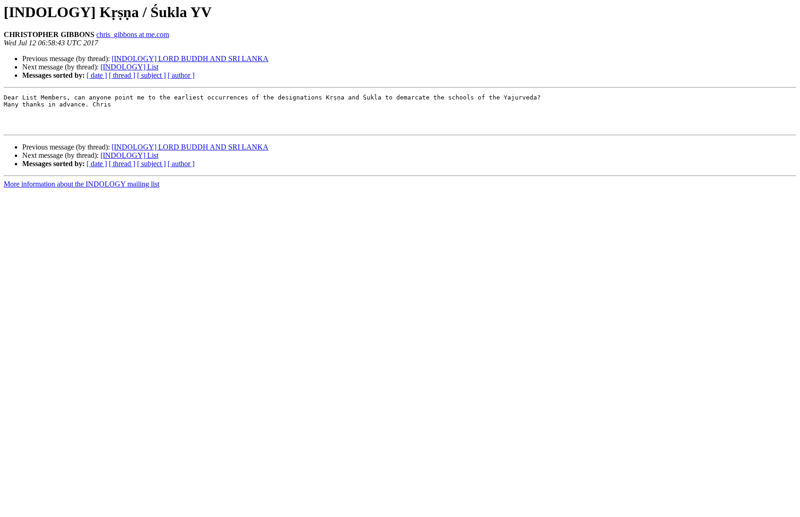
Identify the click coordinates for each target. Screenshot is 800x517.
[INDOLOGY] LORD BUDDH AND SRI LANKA (190, 58)
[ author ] (181, 75)
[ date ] (97, 75)
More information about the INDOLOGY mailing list (81, 184)
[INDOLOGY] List (129, 67)
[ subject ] (151, 75)
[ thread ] (122, 75)
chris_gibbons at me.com (132, 34)
